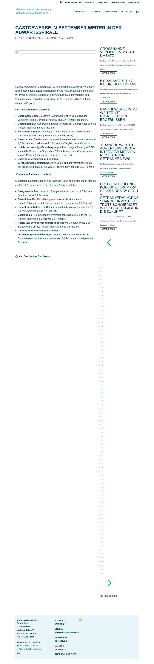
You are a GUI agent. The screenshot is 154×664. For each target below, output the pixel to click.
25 (102, 346)
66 (102, 506)
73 (102, 534)
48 (102, 436)
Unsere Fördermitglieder (66, 631)
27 (102, 354)
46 (102, 428)
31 (102, 369)
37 (102, 393)
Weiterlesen (108, 73)
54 (102, 459)
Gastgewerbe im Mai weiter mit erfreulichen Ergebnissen (119, 114)
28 (102, 358)
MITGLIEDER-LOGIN (73, 2)
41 (102, 409)
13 (102, 299)
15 (102, 307)
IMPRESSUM (133, 2)
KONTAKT (89, 2)
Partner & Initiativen (61, 639)
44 (102, 420)
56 (102, 467)
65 (102, 503)
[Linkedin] (61, 3)
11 (102, 291)
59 (102, 479)
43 (102, 416)
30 (102, 365)
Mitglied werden (60, 622)
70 (102, 522)
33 (102, 377)
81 (102, 565)
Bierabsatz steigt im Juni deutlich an (118, 82)
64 (102, 499)
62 (102, 491)
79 (102, 557)
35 (102, 385)
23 (102, 338)
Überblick (79, 12)
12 (102, 295)
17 (102, 315)
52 (102, 452)
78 (102, 553)
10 (102, 287)
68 (102, 514)
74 (102, 538)
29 (102, 362)
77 (102, 550)
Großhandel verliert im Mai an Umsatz (117, 52)
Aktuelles (127, 12)
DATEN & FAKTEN (59, 648)
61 (102, 487)
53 (102, 456)
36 (102, 389)
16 (102, 311)
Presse (96, 12)
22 (102, 334)
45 (102, 424)
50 (102, 444)
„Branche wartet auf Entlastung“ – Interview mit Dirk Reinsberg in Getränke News (117, 152)
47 (102, 432)
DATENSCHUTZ (118, 2)
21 (102, 330)
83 (102, 573)
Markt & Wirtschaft (63, 38)
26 (102, 350)
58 (102, 475)
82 (102, 569)
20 (102, 326)
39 (102, 401)
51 (102, 448)
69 (102, 518)
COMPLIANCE (103, 2)
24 (102, 342)
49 (102, 440)
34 (102, 381)
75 (102, 542)
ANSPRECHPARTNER (65, 654)
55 (102, 463)
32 (102, 373)
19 (102, 322)
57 (102, 471)
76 (102, 546)
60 (102, 483)
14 (102, 303)
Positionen (110, 12)
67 (102, 510)
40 (102, 405)
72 (102, 530)
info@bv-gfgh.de (33, 649)
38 (102, 397)
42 (102, 412)
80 (102, 561)
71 (102, 526)
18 (102, 318)
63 (102, 495)
